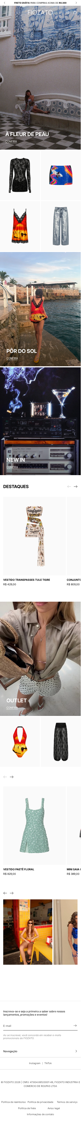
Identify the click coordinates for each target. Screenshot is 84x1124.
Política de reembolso (13, 1102)
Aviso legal (54, 1108)
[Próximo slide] (76, 486)
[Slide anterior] (5, 893)
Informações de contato (40, 1114)
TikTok (48, 1063)
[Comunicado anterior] (4, 2)
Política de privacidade (40, 1102)
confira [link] (12, 707)
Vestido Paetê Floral (18, 869)
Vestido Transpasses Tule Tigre (26, 579)
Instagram (34, 1063)
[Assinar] (75, 1025)
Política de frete (27, 1108)
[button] (67, 12)
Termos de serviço (67, 1102)
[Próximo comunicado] (76, 2)
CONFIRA (11, 141)
